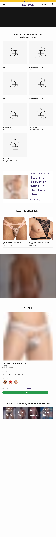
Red (10, 382)
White (16, 382)
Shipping (4, 367)
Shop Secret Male (28, 214)
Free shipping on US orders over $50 (29, 1)
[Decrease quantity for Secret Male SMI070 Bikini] (3, 388)
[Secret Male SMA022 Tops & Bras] (41, 228)
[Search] (50, 4)
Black (5, 382)
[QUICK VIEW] (15, 52)
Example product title (10, 67)
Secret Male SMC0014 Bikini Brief (13, 242)
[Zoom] (49, 314)
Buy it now (25, 392)
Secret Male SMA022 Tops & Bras (39, 242)
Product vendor (7, 65)
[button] (35, 199)
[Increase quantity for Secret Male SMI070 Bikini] (7, 388)
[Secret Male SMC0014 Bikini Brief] (15, 228)
